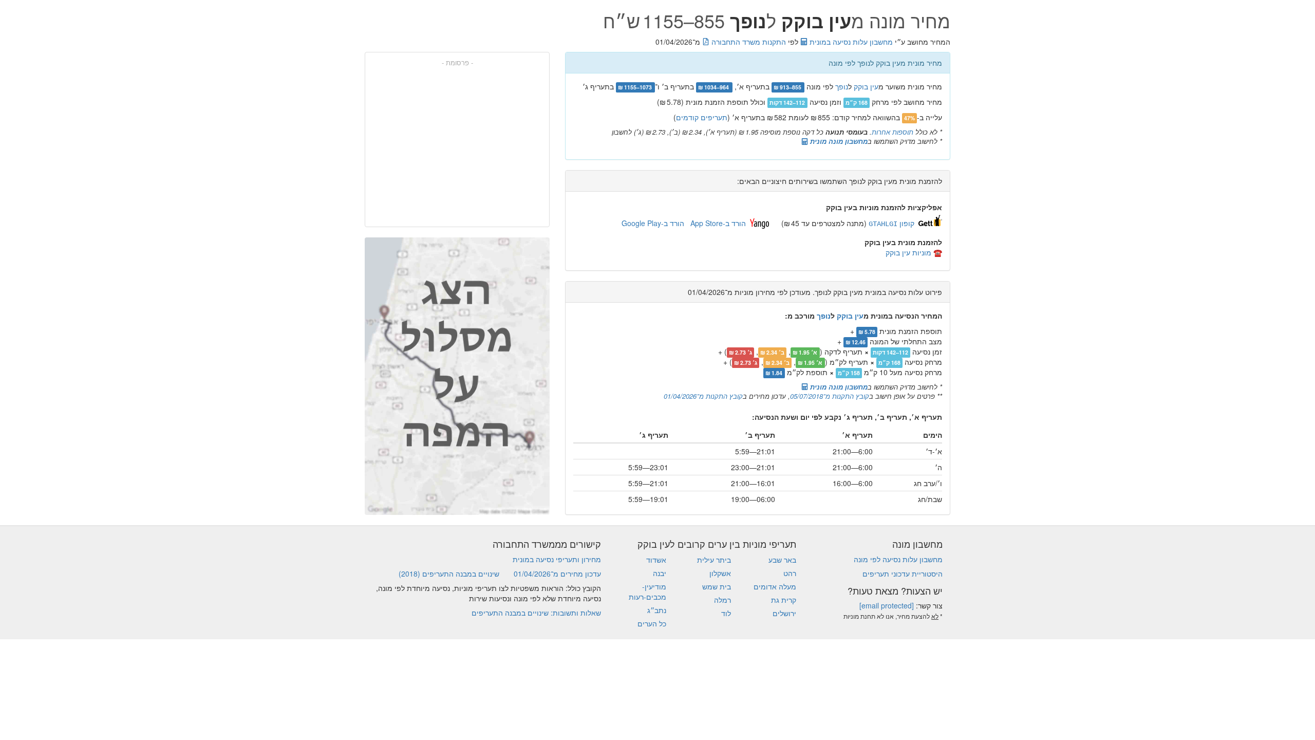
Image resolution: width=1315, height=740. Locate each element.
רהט (789, 573)
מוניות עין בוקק (908, 252)
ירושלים (784, 613)
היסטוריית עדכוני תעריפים (902, 573)
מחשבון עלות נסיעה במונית (850, 41)
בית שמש (716, 586)
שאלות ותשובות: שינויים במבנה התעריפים (536, 612)
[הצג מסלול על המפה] (457, 376)
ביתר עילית (714, 559)
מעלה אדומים (775, 586)
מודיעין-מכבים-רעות (647, 591)
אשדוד (656, 559)
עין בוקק (866, 86)
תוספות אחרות (892, 132)
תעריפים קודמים (701, 117)
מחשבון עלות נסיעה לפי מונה (898, 559)
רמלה (722, 600)
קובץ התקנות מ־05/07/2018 (829, 396)
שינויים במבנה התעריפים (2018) (449, 573)
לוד (726, 613)
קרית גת (783, 600)
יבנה (659, 573)
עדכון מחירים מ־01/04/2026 (557, 573)
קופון (891, 223)
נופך (841, 86)
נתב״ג (656, 610)
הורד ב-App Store (718, 223)
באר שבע (782, 559)
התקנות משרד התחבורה (747, 41)
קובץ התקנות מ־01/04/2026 (703, 396)
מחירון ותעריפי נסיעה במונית (557, 559)
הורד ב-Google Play (653, 223)
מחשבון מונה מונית (838, 141)
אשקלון (720, 573)
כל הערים (651, 623)
